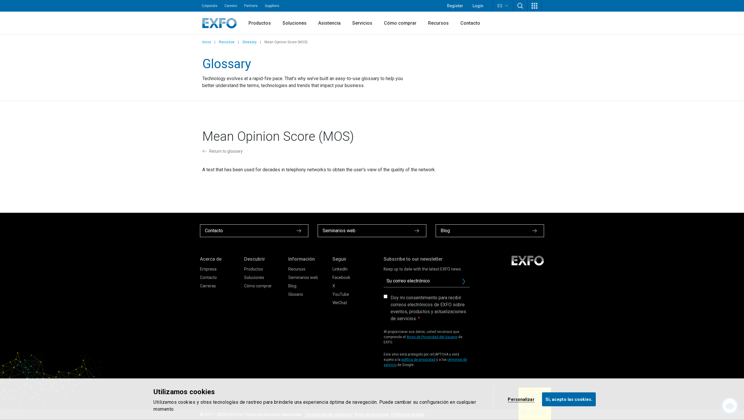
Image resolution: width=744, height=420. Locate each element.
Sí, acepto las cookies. (569, 399)
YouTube (340, 294)
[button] (520, 6)
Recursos (438, 23)
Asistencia (329, 23)
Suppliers (272, 6)
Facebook (341, 277)
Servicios (362, 23)
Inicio (206, 42)
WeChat (339, 302)
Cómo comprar (400, 23)
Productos (259, 23)
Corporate (209, 6)
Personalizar (521, 399)
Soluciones (294, 23)
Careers (230, 6)
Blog (292, 286)
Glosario (295, 294)
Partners (251, 6)
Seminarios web (303, 277)
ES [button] (500, 5)
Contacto (470, 23)
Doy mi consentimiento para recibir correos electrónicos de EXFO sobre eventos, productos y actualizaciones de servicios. (428, 308)
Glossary (249, 42)
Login (478, 5)
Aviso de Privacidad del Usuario (432, 337)
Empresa (208, 269)
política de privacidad (418, 360)
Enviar (464, 282)
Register (455, 5)
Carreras (208, 286)
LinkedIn (340, 269)
